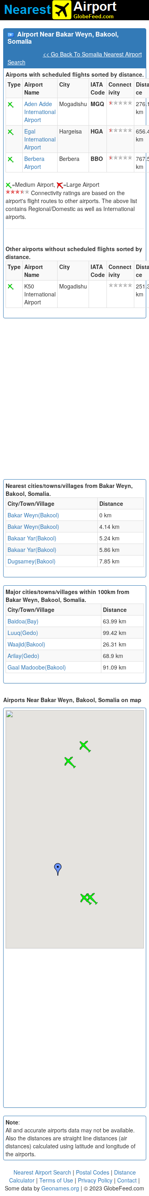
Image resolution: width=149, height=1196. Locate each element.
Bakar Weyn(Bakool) (33, 515)
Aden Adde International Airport (40, 112)
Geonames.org (60, 1188)
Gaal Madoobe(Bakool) (37, 667)
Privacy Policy (96, 1180)
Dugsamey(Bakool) (32, 561)
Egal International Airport (40, 139)
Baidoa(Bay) (23, 621)
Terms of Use (57, 1180)
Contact (127, 1180)
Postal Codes (92, 1172)
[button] (85, 899)
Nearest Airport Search (42, 1172)
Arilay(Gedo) (23, 656)
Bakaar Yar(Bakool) (32, 538)
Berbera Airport (34, 162)
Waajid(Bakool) (26, 644)
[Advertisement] (74, 400)
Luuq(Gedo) (23, 633)
